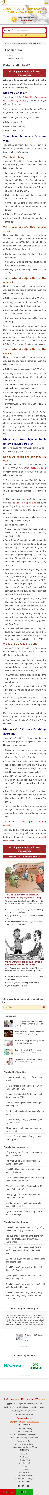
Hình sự (11, 43)
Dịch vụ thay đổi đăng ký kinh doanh (24, 1438)
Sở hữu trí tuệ (24, 1463)
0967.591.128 (33, 1422)
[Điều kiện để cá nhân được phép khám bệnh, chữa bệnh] (8, 1061)
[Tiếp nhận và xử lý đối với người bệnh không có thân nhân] (8, 1052)
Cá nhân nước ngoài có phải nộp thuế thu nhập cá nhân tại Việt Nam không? (29, 1023)
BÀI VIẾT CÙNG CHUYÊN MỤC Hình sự (24, 857)
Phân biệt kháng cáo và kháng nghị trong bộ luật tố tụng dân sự (29, 1032)
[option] (24, 1326)
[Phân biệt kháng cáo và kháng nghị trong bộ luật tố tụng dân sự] (8, 1033)
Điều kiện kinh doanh (24, 1475)
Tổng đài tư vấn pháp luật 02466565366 (25, 73)
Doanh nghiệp (25, 1457)
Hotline (25, 1492)
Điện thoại (9, 1492)
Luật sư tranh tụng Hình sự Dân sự (24, 1447)
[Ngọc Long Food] (35, 1366)
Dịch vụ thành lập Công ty (24, 1429)
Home (6, 43)
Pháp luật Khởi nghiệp (15, 1072)
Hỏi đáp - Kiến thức (21, 43)
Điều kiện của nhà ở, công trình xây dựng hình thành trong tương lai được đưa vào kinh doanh (24, 1295)
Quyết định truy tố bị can (17, 986)
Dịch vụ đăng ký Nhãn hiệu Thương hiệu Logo (24, 1435)
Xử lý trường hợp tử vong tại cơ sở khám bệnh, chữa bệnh (29, 1042)
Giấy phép (24, 1469)
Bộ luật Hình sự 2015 (36, 468)
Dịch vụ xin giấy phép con (24, 1444)
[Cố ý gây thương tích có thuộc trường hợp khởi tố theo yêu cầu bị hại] (24, 944)
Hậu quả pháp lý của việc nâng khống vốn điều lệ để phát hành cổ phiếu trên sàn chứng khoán (24, 1239)
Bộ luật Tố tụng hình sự (24, 503)
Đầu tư (24, 1466)
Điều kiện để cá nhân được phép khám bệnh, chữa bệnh (28, 1060)
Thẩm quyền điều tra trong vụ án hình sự (23, 983)
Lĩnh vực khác (24, 1472)
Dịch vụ (9, 55)
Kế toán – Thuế (24, 1460)
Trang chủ (24, 1454)
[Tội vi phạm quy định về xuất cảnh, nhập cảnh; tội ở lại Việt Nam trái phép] (24, 877)
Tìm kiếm (24, 35)
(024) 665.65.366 (17, 1422)
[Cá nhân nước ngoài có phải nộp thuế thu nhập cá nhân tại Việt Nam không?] (8, 1023)
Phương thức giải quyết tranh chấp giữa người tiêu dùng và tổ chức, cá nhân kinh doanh (24, 1250)
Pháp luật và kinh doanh (15, 1222)
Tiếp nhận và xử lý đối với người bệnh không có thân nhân (28, 1051)
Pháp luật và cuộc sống (15, 1147)
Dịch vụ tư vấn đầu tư (24, 1441)
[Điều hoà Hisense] (13, 1366)
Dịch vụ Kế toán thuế (24, 1432)
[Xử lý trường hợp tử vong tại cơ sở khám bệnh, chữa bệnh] (8, 1043)
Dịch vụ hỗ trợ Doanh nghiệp (24, 1479)
